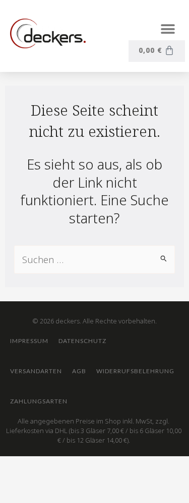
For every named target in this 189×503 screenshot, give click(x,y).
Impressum (29, 341)
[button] (167, 29)
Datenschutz (82, 341)
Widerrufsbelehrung (135, 371)
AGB (79, 371)
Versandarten (36, 371)
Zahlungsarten (39, 401)
